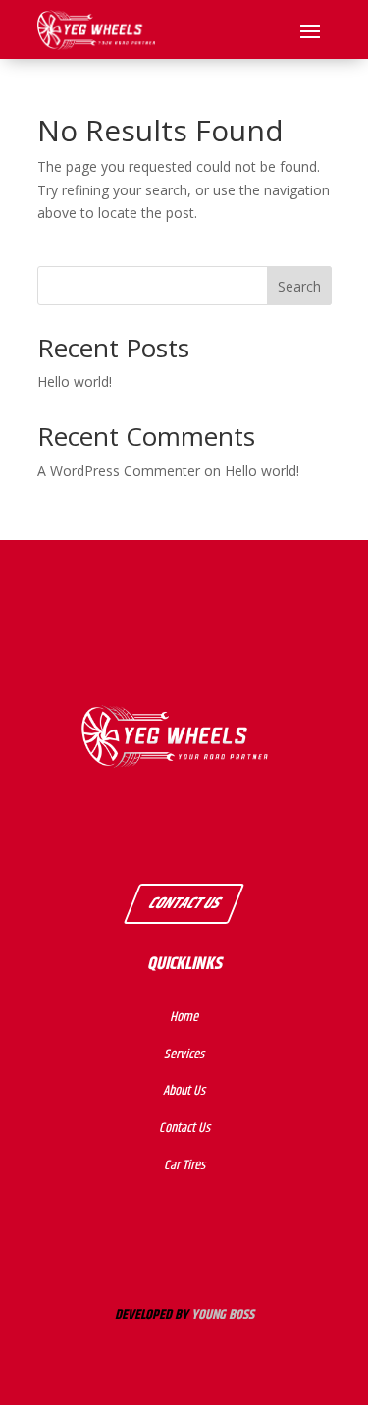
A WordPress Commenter (118, 470)
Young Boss (222, 1314)
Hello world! (74, 381)
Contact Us (184, 904)
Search (299, 286)
